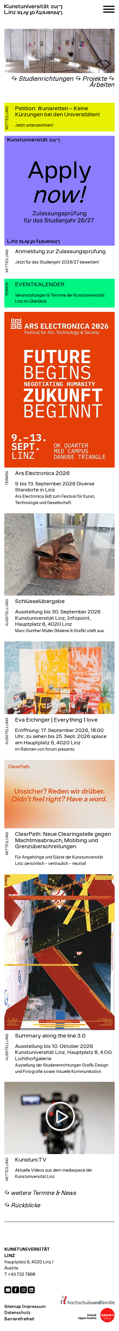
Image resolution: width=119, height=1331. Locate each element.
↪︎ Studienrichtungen (42, 79)
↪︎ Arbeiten (102, 82)
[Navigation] (109, 10)
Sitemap (12, 1307)
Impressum (34, 1307)
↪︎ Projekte (91, 79)
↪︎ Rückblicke (22, 1205)
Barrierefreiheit (19, 1319)
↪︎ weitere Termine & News (40, 1193)
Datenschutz (17, 1313)
